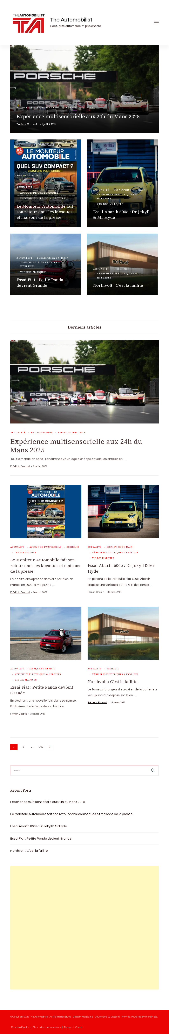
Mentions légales (20, 1027)
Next (50, 747)
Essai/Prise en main (130, 190)
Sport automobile (78, 107)
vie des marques (110, 204)
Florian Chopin (96, 592)
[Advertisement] (41, 928)
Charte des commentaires (47, 1027)
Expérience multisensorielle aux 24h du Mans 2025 (78, 116)
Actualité (24, 107)
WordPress (151, 1016)
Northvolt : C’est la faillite (118, 285)
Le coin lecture (53, 198)
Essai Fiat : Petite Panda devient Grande (39, 282)
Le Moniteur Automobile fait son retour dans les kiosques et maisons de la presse (44, 211)
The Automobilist (71, 19)
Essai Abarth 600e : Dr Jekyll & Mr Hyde (121, 214)
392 (41, 747)
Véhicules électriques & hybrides (117, 196)
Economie (28, 198)
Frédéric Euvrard (26, 124)
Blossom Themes (120, 1016)
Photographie (48, 107)
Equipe (68, 1027)
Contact (79, 1027)
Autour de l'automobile (39, 192)
